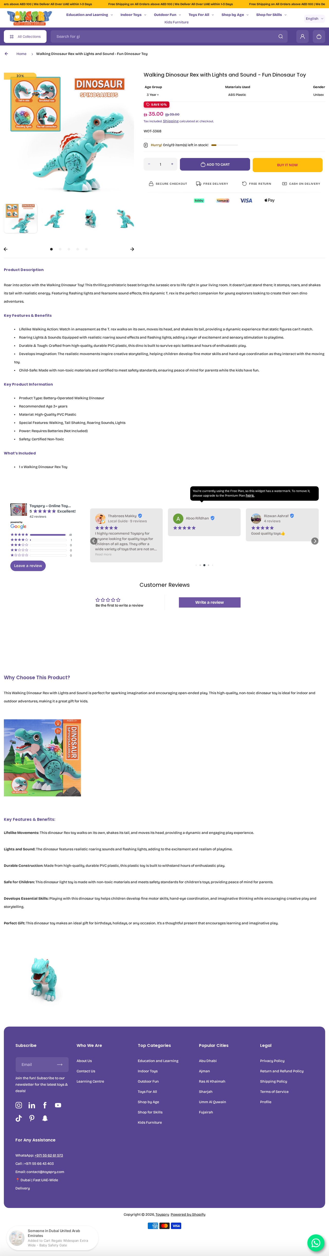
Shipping (171, 121)
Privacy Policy (272, 1061)
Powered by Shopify (188, 1214)
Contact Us (86, 1071)
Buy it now (287, 165)
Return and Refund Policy (282, 1071)
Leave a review (28, 565)
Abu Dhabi (208, 1061)
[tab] (51, 249)
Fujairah (206, 1112)
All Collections (29, 36)
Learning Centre (90, 1081)
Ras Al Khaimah (212, 1081)
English (312, 18)
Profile (265, 1102)
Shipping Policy (273, 1081)
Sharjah (206, 1092)
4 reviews (272, 521)
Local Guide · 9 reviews (127, 521)
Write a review (209, 602)
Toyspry (162, 1214)
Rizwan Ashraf (276, 516)
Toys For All (199, 15)
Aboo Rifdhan (197, 518)
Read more (103, 554)
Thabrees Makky (122, 516)
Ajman (204, 1071)
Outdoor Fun (165, 15)
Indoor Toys (131, 15)
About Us (84, 1061)
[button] (20, 220)
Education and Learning (87, 15)
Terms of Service (274, 1092)
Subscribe (25, 1045)
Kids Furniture (176, 22)
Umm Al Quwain (212, 1102)
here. (250, 495)
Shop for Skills (269, 15)
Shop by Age (233, 15)
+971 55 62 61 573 (49, 1155)
